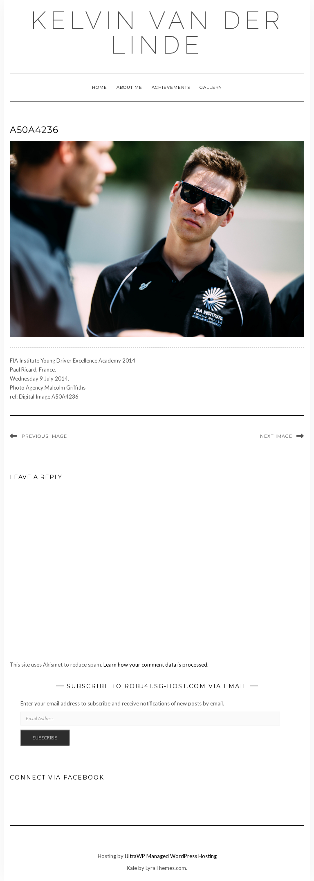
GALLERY (211, 87)
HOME (99, 87)
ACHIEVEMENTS (171, 87)
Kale (132, 868)
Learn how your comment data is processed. (156, 664)
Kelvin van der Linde (157, 32)
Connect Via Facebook (57, 777)
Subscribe (45, 737)
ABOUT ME (129, 87)
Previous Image (44, 436)
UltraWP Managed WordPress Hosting (171, 856)
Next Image (276, 436)
